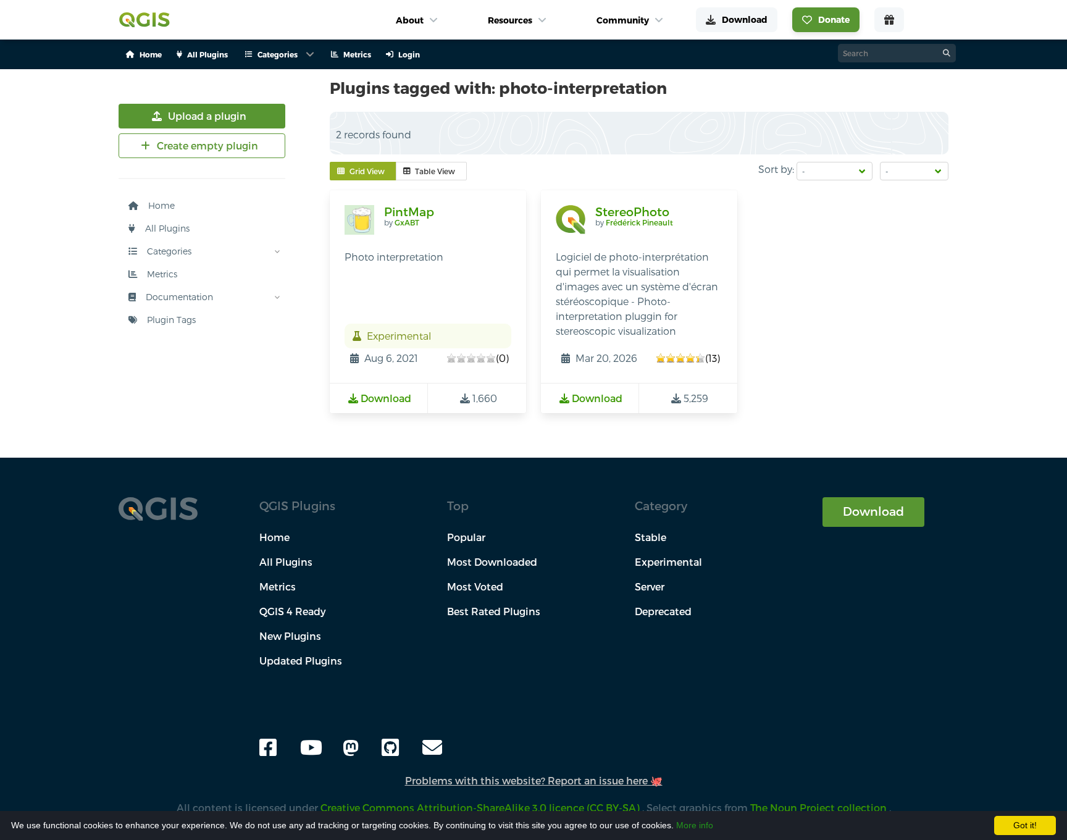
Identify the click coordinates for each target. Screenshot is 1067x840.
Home (160, 205)
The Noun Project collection (819, 807)
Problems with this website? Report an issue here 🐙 (534, 780)
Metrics (160, 274)
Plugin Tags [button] (170, 319)
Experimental (668, 562)
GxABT (407, 222)
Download (873, 511)
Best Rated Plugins (493, 611)
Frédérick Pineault (639, 222)
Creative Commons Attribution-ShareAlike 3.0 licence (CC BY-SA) (481, 807)
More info (694, 825)
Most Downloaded (492, 562)
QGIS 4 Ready (292, 611)
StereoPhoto (632, 211)
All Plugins (166, 228)
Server (649, 586)
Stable (650, 537)
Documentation (178, 297)
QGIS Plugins (297, 505)
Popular (466, 537)
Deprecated (663, 611)
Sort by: (776, 169)
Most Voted (475, 586)
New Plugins (290, 636)
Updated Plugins (300, 660)
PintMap (409, 211)
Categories (167, 251)
